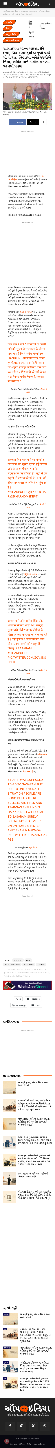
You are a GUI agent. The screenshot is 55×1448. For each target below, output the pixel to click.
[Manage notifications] (6, 1441)
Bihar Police (28, 964)
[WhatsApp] (45, 1426)
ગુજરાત (6, 1314)
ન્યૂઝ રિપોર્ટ (15, 11)
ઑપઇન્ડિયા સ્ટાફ (46, 26)
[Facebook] (10, 1426)
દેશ (7, 28)
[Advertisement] (27, 253)
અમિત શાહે (42, 754)
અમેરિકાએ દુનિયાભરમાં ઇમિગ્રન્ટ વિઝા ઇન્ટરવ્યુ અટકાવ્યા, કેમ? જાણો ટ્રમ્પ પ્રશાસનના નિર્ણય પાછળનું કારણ (35, 1140)
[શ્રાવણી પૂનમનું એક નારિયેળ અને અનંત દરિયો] (9, 1087)
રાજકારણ (7, 1348)
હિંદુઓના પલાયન (31, 574)
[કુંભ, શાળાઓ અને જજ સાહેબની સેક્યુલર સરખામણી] (9, 1178)
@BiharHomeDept (24, 496)
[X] (33, 1426)
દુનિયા (6, 1363)
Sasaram (41, 964)
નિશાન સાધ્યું (27, 771)
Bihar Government (12, 964)
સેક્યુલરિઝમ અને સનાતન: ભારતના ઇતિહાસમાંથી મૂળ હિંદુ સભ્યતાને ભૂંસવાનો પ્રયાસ (34, 1122)
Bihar (28, 960)
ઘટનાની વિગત (26, 312)
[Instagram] (21, 1426)
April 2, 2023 (34, 847)
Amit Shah (18, 960)
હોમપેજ (6, 11)
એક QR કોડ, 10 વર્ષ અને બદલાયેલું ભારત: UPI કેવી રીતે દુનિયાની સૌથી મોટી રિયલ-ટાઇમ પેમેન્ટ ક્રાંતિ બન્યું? (34, 1195)
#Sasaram (24, 648)
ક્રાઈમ (9, 22)
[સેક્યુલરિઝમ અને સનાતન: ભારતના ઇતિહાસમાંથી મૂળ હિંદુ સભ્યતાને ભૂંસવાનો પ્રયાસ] (9, 1124)
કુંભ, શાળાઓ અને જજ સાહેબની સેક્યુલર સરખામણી (33, 1175)
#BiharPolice (18, 492)
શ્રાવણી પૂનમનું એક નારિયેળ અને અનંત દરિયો (33, 1084)
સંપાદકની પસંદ (12, 40)
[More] (43, 122)
